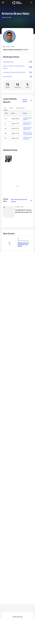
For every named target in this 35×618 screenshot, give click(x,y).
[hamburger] (3, 3)
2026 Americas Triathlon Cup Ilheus (23, 244)
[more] (8, 162)
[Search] (31, 2)
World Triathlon (17, 2)
